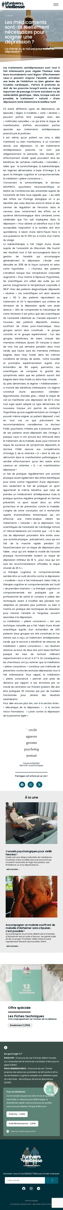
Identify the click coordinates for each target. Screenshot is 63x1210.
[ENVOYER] (51, 1180)
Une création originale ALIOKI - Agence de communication (31, 1204)
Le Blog (9, 15)
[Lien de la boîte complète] (31, 839)
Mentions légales (31, 1201)
